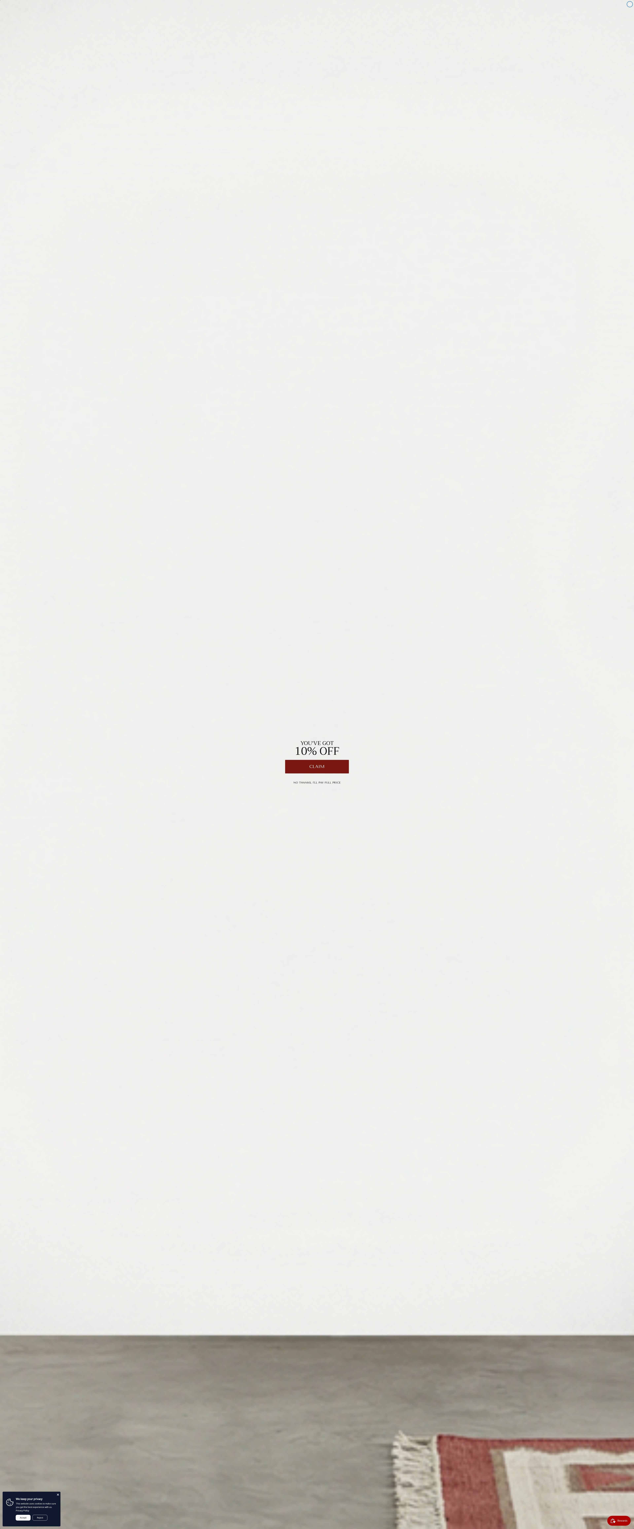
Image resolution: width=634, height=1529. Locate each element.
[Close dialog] (630, 4)
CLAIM (317, 766)
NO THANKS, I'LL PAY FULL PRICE (317, 782)
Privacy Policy (22, 1510)
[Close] (58, 1494)
